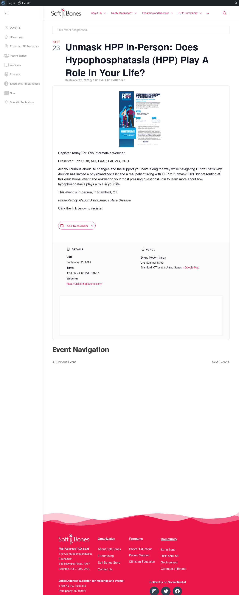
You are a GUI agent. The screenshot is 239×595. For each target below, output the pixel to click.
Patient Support (139, 555)
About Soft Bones (109, 549)
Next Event (219, 362)
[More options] (207, 13)
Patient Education (141, 549)
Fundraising (106, 555)
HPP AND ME (170, 556)
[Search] (224, 13)
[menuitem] (3, 3)
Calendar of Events (173, 568)
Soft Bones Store (109, 562)
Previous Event (65, 362)
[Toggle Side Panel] (6, 13)
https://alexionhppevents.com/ (84, 283)
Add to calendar (77, 226)
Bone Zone (168, 549)
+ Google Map (190, 267)
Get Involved (169, 562)
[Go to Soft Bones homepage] (66, 12)
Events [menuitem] (26, 2)
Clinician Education (142, 561)
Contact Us (105, 569)
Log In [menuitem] (11, 2)
